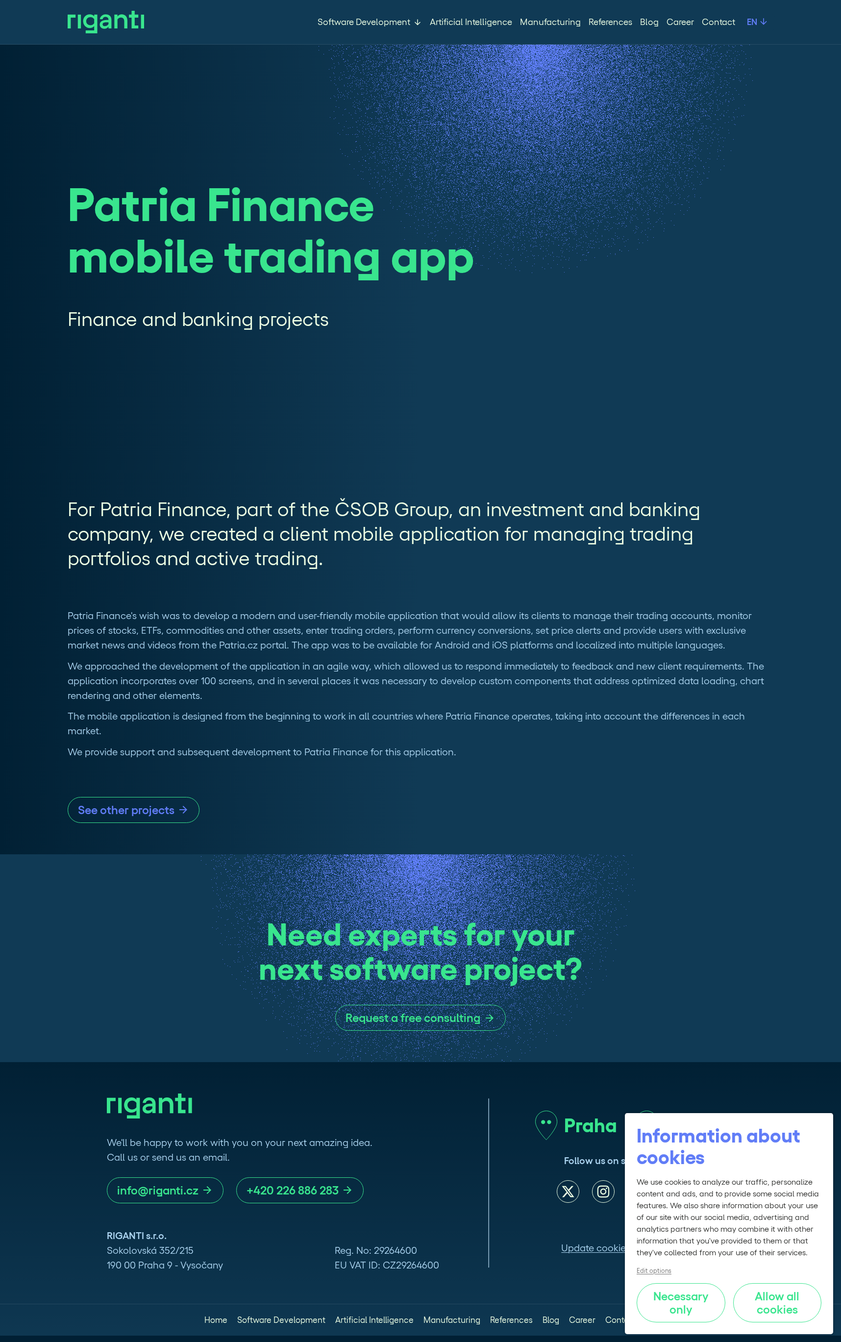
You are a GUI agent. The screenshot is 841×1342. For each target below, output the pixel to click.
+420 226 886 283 (293, 1190)
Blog (649, 22)
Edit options (654, 1270)
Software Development (364, 22)
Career (680, 22)
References (610, 22)
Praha (590, 1125)
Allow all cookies (778, 1303)
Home (215, 1319)
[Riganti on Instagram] (603, 1191)
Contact (718, 22)
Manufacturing (550, 22)
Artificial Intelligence (471, 22)
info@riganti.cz (157, 1190)
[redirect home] (106, 22)
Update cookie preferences (620, 1248)
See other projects (126, 810)
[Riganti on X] (568, 1191)
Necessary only (682, 1303)
